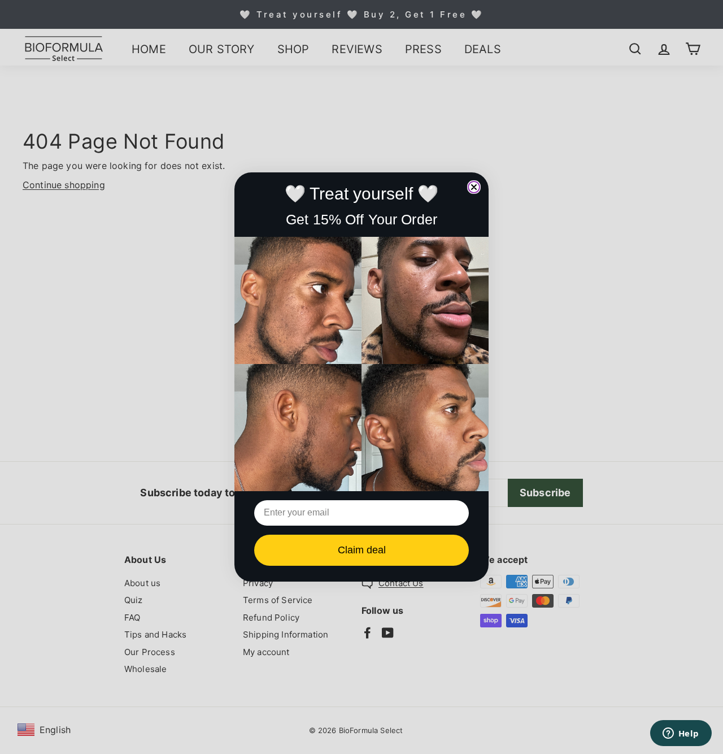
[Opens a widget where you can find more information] (681, 734)
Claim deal (362, 550)
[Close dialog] (474, 187)
